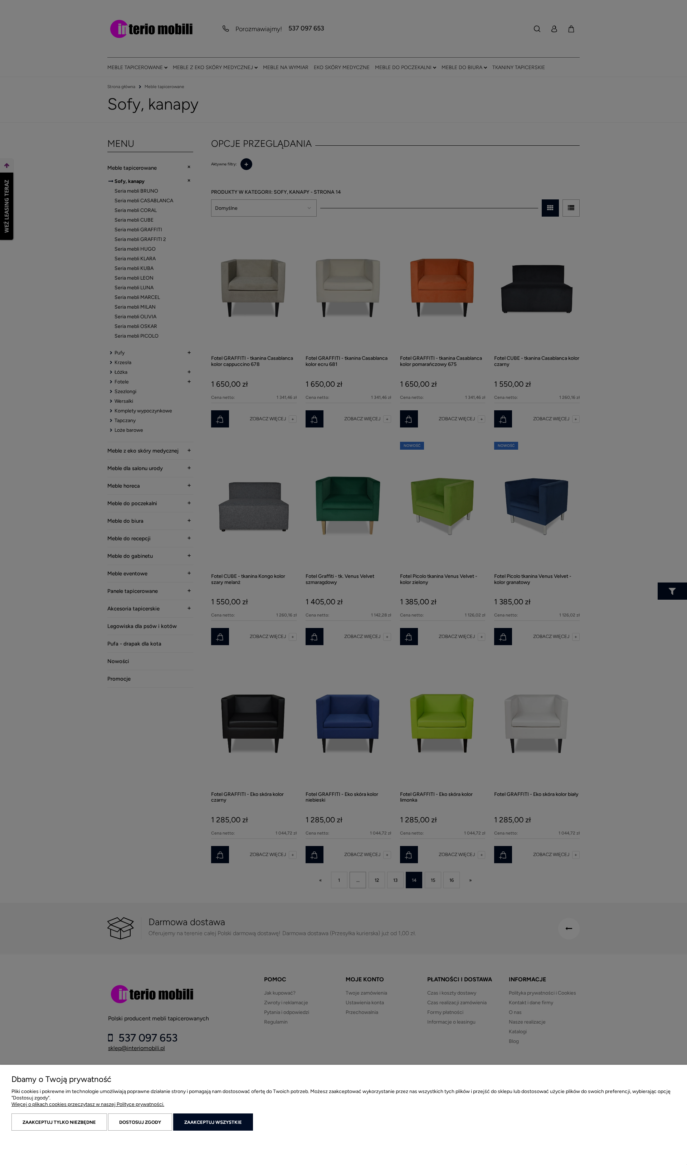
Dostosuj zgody (140, 1122)
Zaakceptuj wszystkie (213, 1122)
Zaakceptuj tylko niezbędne (59, 1122)
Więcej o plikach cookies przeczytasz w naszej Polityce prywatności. (87, 1104)
